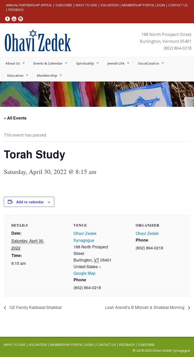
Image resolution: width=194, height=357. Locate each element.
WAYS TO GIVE (86, 5)
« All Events (15, 118)
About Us (13, 63)
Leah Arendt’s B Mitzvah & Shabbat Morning (145, 307)
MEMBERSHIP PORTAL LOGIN (143, 5)
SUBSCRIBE (63, 5)
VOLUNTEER (109, 5)
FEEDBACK (16, 9)
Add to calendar (30, 201)
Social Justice (148, 63)
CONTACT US (178, 5)
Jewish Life (116, 63)
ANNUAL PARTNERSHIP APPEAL (29, 5)
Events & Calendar (48, 63)
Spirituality (85, 63)
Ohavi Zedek (147, 233)
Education (15, 75)
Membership (47, 75)
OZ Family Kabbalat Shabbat (35, 307)
